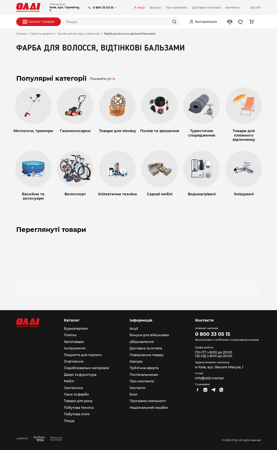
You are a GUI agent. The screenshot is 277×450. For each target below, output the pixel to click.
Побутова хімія (76, 414)
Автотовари (74, 342)
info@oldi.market (209, 378)
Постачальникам (144, 375)
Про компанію (142, 381)
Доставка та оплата (146, 348)
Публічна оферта (144, 368)
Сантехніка (73, 388)
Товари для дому (78, 401)
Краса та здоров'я (42, 33)
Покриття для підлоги (83, 355)
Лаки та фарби (76, 394)
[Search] (174, 21)
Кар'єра (136, 361)
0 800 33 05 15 (103, 7)
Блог (134, 394)
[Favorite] (240, 21)
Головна (21, 33)
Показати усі (100, 79)
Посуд (69, 421)
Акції (134, 328)
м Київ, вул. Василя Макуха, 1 (219, 367)
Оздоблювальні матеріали (86, 368)
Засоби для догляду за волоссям (79, 33)
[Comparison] (229, 21)
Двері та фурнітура (80, 375)
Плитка (70, 335)
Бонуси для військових (149, 335)
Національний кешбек (149, 408)
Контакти (137, 388)
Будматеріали (76, 328)
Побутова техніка (78, 408)
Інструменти (74, 348)
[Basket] (251, 21)
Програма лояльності (148, 401)
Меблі (69, 381)
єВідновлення (142, 342)
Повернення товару (147, 355)
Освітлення (74, 361)
